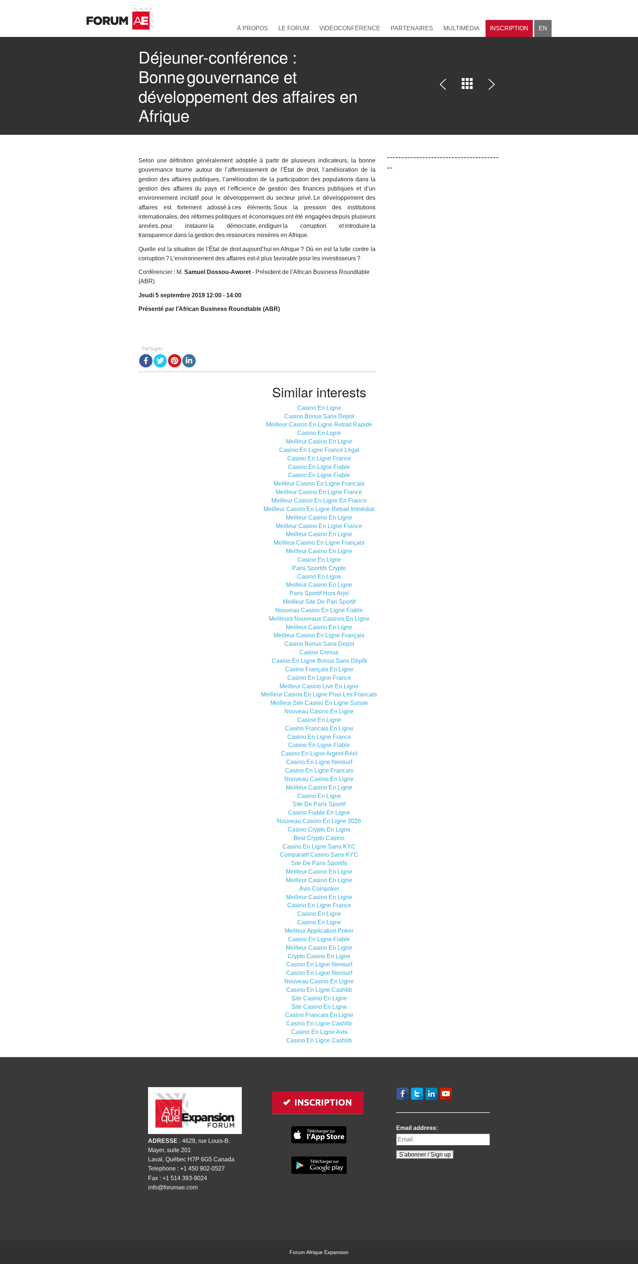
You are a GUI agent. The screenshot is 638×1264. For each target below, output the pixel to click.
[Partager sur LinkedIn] (189, 360)
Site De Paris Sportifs (319, 863)
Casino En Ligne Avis (319, 1032)
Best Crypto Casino (319, 838)
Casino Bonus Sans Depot (319, 416)
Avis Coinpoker (319, 889)
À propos (252, 28)
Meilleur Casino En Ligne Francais (319, 483)
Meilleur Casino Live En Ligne (319, 686)
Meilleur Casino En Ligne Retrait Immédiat (319, 509)
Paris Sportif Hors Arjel (319, 593)
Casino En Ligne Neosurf (319, 762)
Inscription (509, 28)
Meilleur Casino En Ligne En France (319, 500)
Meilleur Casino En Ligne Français (319, 542)
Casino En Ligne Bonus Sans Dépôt (319, 661)
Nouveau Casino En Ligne (319, 711)
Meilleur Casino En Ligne (319, 441)
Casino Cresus (319, 652)
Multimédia (461, 28)
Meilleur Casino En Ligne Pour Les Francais (319, 694)
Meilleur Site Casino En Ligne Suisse (319, 703)
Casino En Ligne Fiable (319, 467)
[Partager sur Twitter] (160, 360)
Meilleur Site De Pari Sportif (319, 602)
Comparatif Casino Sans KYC (319, 855)
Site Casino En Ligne (319, 998)
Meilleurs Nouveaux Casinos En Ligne (319, 619)
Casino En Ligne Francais (319, 770)
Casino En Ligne (319, 408)
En (543, 28)
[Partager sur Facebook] (145, 360)
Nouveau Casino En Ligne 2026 (319, 821)
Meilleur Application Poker (319, 931)
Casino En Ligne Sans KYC (319, 846)
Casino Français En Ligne (319, 669)
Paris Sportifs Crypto (319, 568)
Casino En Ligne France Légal (319, 450)
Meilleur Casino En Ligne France (319, 492)
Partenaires (412, 28)
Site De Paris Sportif (319, 804)
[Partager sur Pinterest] (174, 360)
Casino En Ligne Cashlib (319, 990)
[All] (467, 85)
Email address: (417, 1128)
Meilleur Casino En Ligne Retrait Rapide (319, 424)
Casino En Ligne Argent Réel (319, 753)
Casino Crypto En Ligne (319, 829)
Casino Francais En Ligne (319, 728)
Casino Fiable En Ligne (319, 812)
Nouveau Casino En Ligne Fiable (319, 610)
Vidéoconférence (349, 28)
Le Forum (293, 28)
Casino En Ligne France (319, 458)
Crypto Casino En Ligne (319, 956)
